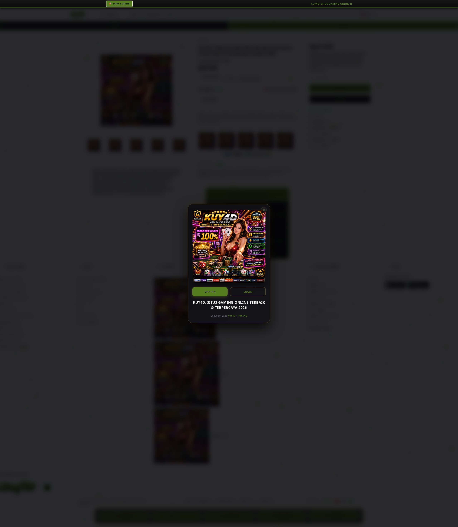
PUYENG (242, 315)
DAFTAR (210, 291)
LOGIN (247, 291)
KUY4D (231, 315)
